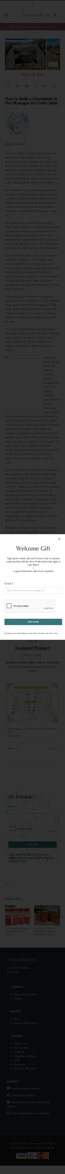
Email (9, 583)
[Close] (59, 539)
